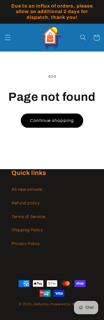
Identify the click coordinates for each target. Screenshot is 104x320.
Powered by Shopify (67, 304)
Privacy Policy (26, 244)
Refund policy (26, 203)
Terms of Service (28, 217)
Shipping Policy (27, 230)
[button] (7, 37)
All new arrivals (27, 189)
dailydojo (41, 304)
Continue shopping (52, 120)
